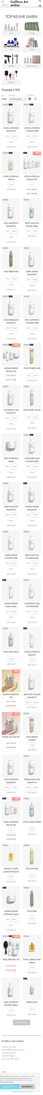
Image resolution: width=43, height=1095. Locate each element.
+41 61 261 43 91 (11, 1059)
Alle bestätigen (9, 1086)
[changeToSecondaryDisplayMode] (35, 99)
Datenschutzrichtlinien (6, 1082)
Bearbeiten (27, 1086)
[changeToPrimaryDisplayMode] (29, 99)
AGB (4, 1072)
